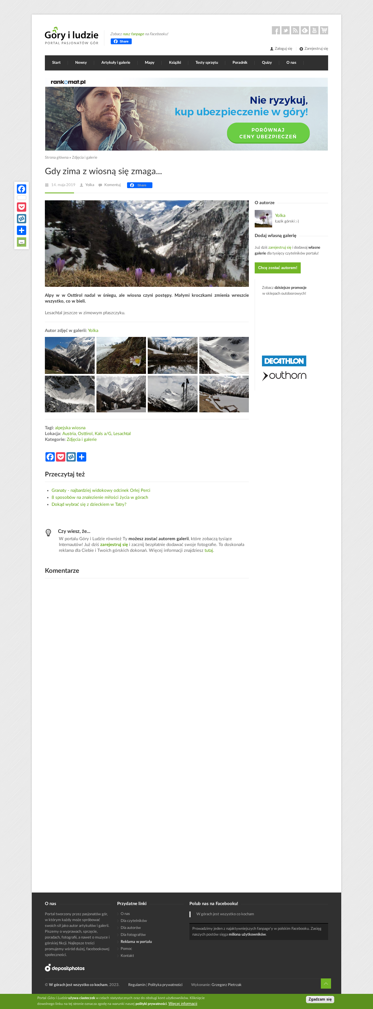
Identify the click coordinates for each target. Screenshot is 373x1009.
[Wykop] (21, 219)
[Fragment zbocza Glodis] (224, 355)
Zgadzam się (320, 999)
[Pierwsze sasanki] (121, 355)
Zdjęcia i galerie (84, 158)
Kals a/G (103, 434)
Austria (69, 434)
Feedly (305, 30)
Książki (175, 63)
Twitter (285, 30)
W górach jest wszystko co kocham (225, 914)
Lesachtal (122, 434)
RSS (295, 30)
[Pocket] (21, 207)
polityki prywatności (151, 1004)
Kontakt (127, 956)
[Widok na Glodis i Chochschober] (173, 394)
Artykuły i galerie (115, 63)
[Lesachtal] (173, 355)
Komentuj (112, 185)
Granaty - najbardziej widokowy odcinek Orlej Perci (101, 490)
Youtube (314, 30)
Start (56, 63)
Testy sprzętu (207, 63)
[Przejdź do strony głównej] (71, 35)
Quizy (267, 63)
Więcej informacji (182, 1003)
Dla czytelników (134, 921)
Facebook (276, 30)
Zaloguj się (283, 49)
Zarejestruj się (316, 49)
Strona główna (56, 158)
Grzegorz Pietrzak (227, 985)
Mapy (149, 63)
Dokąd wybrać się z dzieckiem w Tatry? (89, 504)
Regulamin (136, 985)
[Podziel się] (21, 230)
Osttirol (85, 434)
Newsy (81, 63)
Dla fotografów (133, 935)
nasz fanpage (133, 34)
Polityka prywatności (165, 985)
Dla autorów (131, 928)
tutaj (209, 550)
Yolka (89, 185)
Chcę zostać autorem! (277, 268)
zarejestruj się (114, 545)
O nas (291, 63)
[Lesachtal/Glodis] (121, 394)
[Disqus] (147, 657)
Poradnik (240, 63)
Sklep (324, 30)
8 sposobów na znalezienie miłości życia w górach (100, 497)
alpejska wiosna (70, 428)
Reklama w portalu (136, 942)
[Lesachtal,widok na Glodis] (70, 355)
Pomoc (126, 949)
